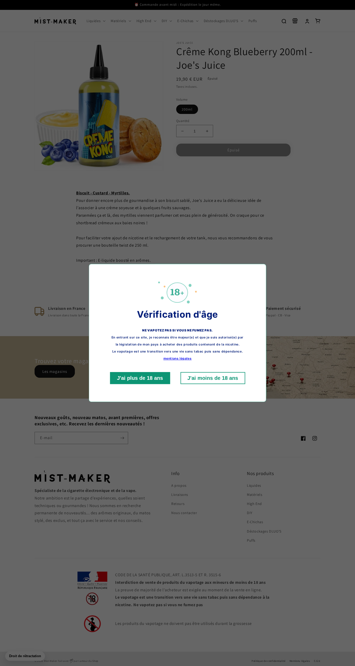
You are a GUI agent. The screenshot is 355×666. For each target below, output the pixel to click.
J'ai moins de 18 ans (212, 378)
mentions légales (177, 359)
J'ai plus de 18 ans (140, 378)
